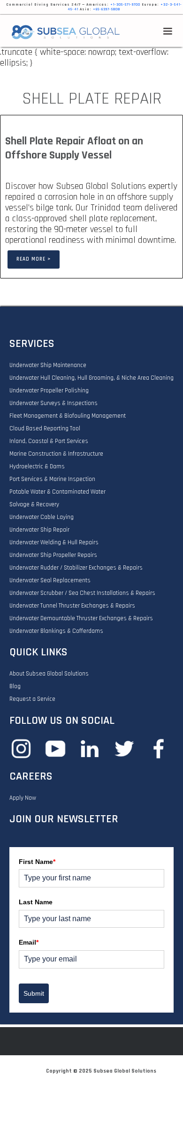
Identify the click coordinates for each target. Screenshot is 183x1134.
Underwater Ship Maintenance (47, 365)
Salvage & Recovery (34, 504)
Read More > (33, 259)
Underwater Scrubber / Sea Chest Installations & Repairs (82, 593)
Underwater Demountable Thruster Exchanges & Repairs (81, 618)
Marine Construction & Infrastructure (56, 454)
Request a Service (32, 699)
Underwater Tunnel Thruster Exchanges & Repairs (72, 605)
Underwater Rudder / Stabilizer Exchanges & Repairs (76, 567)
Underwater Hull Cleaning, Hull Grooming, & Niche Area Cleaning (91, 378)
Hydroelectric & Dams (37, 466)
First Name (37, 861)
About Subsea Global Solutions (49, 673)
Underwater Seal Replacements (50, 580)
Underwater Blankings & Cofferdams (56, 631)
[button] (167, 31)
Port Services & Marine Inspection (52, 479)
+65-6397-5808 (106, 9)
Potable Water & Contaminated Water (57, 492)
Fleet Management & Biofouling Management (67, 416)
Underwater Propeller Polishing (49, 390)
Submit (33, 993)
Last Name (36, 902)
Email (28, 942)
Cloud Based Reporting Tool (44, 428)
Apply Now (22, 798)
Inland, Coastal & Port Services (48, 441)
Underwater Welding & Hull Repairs (54, 542)
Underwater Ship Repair (39, 529)
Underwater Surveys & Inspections (53, 403)
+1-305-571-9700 (125, 4)
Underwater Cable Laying (41, 517)
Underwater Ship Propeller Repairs (53, 555)
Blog (15, 686)
